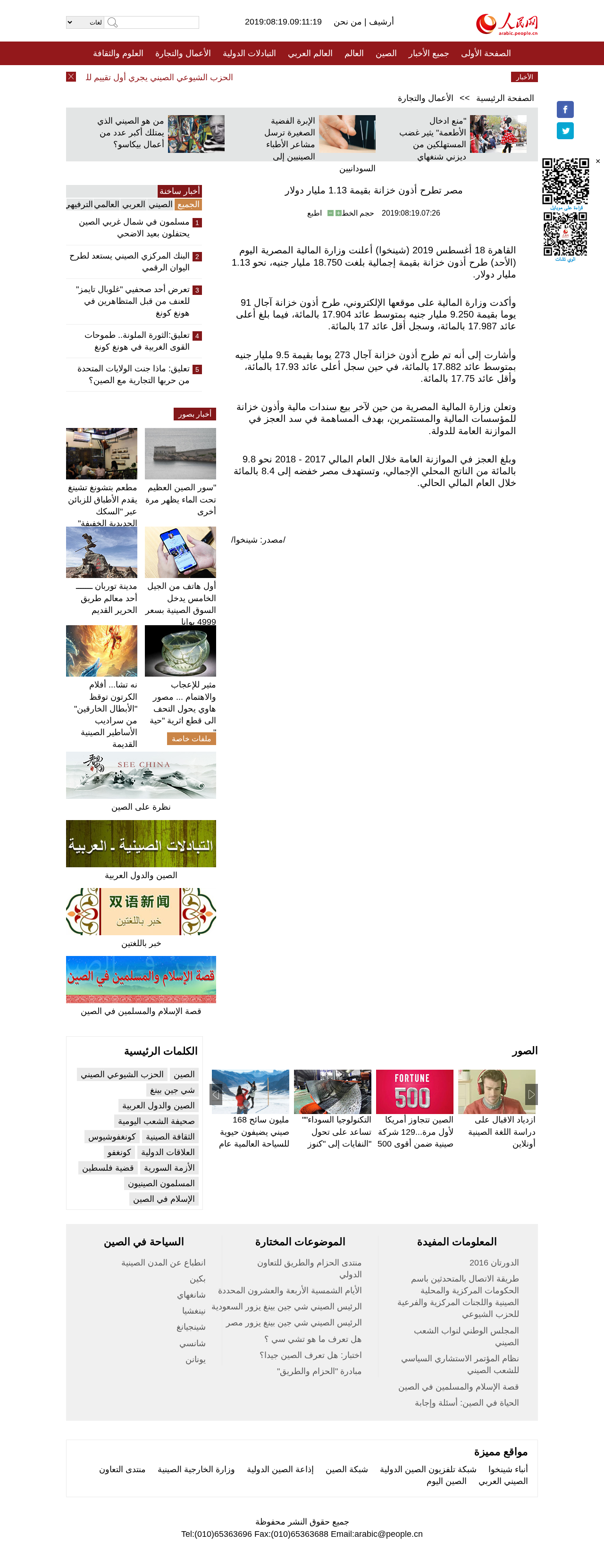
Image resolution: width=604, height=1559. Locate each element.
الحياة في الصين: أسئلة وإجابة (467, 1403)
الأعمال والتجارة (183, 53)
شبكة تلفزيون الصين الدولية (428, 1469)
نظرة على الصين (141, 807)
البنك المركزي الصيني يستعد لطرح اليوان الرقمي (129, 261)
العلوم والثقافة (118, 53)
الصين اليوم (447, 1481)
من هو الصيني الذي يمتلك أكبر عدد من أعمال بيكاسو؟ (130, 132)
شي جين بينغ (172, 1090)
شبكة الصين (347, 1469)
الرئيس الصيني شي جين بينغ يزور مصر (294, 1322)
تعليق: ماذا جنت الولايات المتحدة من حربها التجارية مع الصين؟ (133, 374)
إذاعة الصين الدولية (280, 1469)
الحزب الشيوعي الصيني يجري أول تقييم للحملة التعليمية (149, 77)
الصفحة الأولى (486, 53)
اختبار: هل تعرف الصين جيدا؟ (311, 1355)
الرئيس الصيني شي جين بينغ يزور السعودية (286, 1306)
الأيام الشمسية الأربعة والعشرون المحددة (290, 1290)
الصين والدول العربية (141, 875)
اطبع (314, 213)
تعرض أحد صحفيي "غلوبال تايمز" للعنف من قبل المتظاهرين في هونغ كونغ (133, 301)
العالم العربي (310, 53)
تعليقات (295, 77)
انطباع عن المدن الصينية (163, 1262)
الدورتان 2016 (494, 1262)
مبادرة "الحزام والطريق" (319, 1371)
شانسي (192, 1343)
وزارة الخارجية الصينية (196, 1469)
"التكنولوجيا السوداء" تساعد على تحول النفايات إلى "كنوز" (336, 1131)
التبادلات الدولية (249, 53)
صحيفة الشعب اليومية (156, 1121)
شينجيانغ (191, 1327)
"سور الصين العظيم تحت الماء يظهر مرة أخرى (180, 499)
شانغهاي (191, 1294)
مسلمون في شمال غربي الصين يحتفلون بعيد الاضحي (134, 227)
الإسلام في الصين (164, 1199)
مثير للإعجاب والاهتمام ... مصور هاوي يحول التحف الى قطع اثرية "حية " (183, 708)
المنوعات (336, 77)
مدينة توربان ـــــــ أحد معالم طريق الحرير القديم (106, 597)
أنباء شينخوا (508, 1469)
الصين (386, 53)
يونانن (195, 1359)
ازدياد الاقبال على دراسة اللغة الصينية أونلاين (502, 1131)
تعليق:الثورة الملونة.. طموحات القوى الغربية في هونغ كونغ (137, 341)
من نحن (349, 21)
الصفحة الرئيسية (505, 98)
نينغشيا (194, 1311)
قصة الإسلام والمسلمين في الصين (141, 1011)
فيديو (261, 77)
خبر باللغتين (141, 943)
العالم (354, 53)
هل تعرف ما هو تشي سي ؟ (313, 1339)
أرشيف (380, 21)
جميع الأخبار (429, 53)
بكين (198, 1278)
